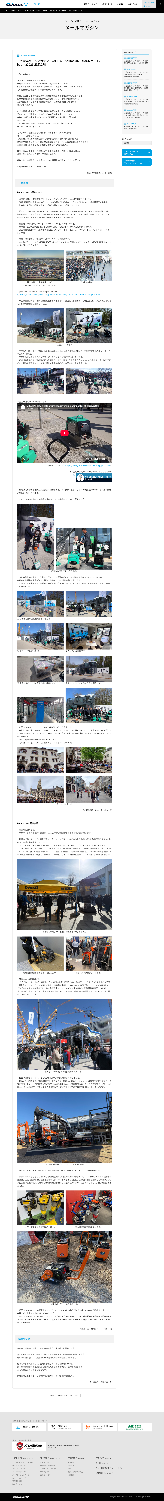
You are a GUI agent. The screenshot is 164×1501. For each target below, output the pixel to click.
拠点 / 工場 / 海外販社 (75, 1472)
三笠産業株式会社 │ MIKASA (20, 1497)
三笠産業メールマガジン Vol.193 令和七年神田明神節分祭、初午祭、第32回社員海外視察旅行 (136, 115)
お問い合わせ (45, 1472)
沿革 (69, 1469)
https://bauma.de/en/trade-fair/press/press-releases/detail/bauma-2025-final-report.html (60, 294)
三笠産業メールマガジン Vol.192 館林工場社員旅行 (136, 127)
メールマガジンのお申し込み (131, 152)
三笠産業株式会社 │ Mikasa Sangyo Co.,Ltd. (17, 4)
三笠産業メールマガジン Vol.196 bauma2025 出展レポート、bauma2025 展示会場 (136, 74)
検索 (160, 4)
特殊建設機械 (17, 1481)
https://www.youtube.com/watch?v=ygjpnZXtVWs (87, 465)
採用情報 (71, 1475)
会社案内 (71, 1466)
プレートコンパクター (20, 1469)
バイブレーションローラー (21, 1475)
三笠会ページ (45, 1475)
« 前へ (52, 1395)
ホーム (6, 11)
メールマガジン (16, 10)
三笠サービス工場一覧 (48, 1469)
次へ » (77, 1395)
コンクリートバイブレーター (22, 1462)
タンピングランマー (19, 1466)
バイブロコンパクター (20, 1472)
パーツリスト (45, 1462)
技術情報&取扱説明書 (47, 1466)
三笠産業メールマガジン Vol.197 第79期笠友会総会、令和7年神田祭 (136, 62)
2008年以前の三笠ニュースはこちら (133, 161)
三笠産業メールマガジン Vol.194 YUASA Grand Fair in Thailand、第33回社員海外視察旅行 (136, 101)
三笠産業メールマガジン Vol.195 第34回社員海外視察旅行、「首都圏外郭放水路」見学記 (136, 88)
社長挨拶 (71, 1462)
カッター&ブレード (19, 1478)
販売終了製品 (17, 1484)
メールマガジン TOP (65, 1395)
